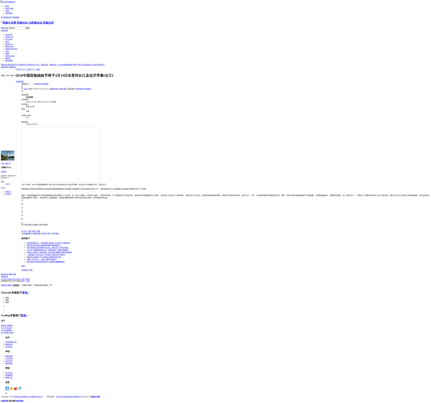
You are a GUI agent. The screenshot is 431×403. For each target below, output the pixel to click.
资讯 (9, 44)
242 (2, 163)
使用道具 (25, 270)
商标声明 (9, 356)
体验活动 (53, 65)
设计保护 (9, 361)
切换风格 (15, 17)
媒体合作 (9, 344)
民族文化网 (95, 397)
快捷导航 (4, 30)
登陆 (7, 6)
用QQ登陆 (9, 8)
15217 (7, 184)
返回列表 (4, 67)
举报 (31, 270)
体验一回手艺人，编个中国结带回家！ (42, 259)
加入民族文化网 (7, 333)
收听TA (8, 192)
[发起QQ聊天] (3, 188)
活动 (7, 42)
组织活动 (44, 65)
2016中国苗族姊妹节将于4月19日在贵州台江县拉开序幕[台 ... (82, 65)
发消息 (8, 194)
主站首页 (9, 35)
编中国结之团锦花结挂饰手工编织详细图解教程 (46, 262)
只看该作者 (53, 89)
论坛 (8, 39)
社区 (10, 56)
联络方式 (9, 377)
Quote (18, 279)
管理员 (3, 172)
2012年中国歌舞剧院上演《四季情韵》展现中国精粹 (47, 250)
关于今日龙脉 (6, 328)
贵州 (34, 231)
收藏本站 (11, 2)
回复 (14, 67)
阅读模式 (87, 89)
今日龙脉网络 (6, 330)
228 (6, 163)
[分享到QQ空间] (11, 388)
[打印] (18, 69)
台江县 (24, 231)
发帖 (10, 67)
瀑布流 (11, 49)
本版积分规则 (6, 285)
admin (26, 89)
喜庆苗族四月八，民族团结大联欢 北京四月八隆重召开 (48, 243)
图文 (9, 46)
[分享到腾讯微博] (20, 388)
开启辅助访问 (6, 17)
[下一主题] (35, 69)
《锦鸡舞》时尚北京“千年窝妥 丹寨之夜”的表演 (46, 255)
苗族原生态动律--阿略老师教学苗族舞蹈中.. (44, 245)
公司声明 (9, 359)
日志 (7, 51)
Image (9, 279)
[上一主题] (25, 69)
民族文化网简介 (7, 325)
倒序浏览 (79, 89)
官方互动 (9, 373)
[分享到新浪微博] (16, 388)
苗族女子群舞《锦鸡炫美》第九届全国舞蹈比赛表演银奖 (49, 252)
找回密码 (9, 13)
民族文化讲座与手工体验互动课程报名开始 (44, 257)
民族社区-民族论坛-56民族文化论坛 (28, 397)
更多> (25, 292)
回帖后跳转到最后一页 (43, 285)
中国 (29, 231)
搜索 (2, 28)
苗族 (38, 231)
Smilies (27, 279)
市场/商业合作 (11, 342)
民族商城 (9, 60)
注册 (7, 11)
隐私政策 (9, 363)
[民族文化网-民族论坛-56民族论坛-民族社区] (27, 22)
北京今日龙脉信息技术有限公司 (68, 397)
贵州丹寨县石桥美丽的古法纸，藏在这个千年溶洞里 (47, 248)
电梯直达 (25, 84)
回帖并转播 (26, 285)
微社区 (8, 58)
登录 (23, 281)
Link (13, 279)
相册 (7, 53)
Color (5, 279)
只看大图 (62, 89)
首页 (9, 37)
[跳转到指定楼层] (41, 84)
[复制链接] (20, 81)
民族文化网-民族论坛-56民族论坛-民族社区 (18, 65)
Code (22, 279)
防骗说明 (9, 375)
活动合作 (9, 347)
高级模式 (4, 277)
